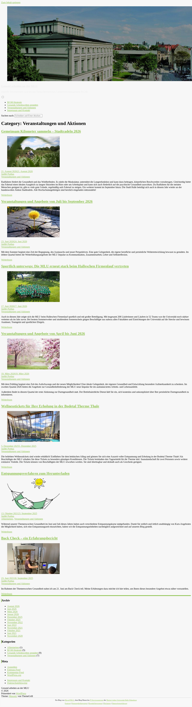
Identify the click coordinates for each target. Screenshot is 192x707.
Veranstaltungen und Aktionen (21, 107)
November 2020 (15, 636)
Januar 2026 (13, 614)
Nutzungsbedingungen (79, 703)
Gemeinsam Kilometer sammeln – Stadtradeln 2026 (41, 131)
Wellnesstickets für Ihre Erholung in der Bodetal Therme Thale (50, 406)
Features (67, 703)
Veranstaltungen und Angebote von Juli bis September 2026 (47, 201)
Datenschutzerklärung (119, 703)
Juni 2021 (11, 633)
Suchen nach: (7, 115)
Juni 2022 (11, 625)
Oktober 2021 (13, 630)
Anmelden (12, 667)
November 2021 (15, 628)
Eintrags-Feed (13, 669)
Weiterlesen (6, 195)
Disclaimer (107, 703)
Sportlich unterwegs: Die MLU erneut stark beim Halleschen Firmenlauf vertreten (65, 266)
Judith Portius (7, 174)
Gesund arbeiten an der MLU (19, 86)
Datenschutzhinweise (17, 683)
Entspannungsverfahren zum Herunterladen (35, 473)
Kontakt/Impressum (95, 703)
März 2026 (12, 611)
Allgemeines (7, 519)
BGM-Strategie (14, 102)
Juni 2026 (11, 609)
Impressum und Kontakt (18, 110)
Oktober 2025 (13, 619)
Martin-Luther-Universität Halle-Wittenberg (121, 700)
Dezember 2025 (14, 617)
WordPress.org (14, 675)
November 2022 (15, 622)
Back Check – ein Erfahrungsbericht (29, 538)
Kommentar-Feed (15, 672)
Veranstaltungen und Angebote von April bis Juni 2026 (43, 334)
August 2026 (13, 606)
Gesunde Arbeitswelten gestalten (22, 105)
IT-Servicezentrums (96, 700)
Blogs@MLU (69, 700)
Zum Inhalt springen (10, 2)
